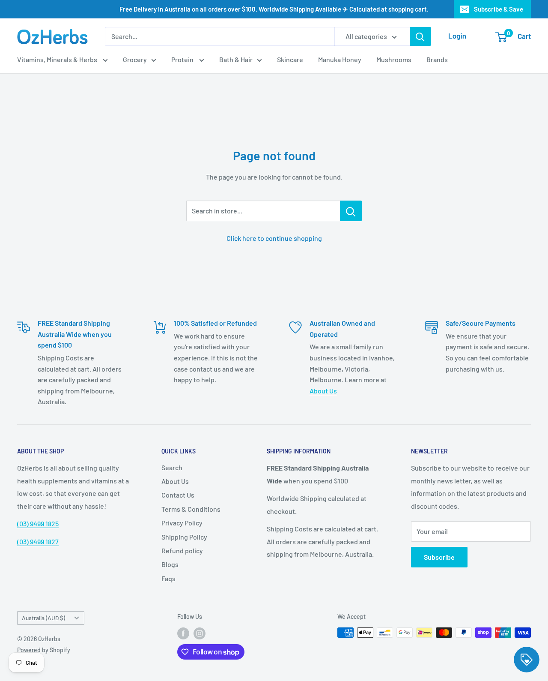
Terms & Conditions (190, 509)
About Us (323, 391)
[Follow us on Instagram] (200, 633)
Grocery (135, 59)
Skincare (290, 59)
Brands (437, 59)
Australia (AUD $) (43, 617)
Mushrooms (393, 59)
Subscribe (439, 557)
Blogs (170, 564)
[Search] (420, 36)
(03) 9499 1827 (38, 541)
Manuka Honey (339, 59)
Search (171, 467)
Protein (183, 59)
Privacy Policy (182, 523)
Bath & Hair (236, 59)
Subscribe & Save (498, 9)
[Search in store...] (351, 211)
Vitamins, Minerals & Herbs (57, 59)
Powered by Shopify (43, 650)
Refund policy (182, 550)
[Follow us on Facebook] (183, 633)
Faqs (168, 578)
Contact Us (177, 495)
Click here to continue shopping (274, 238)
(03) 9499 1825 (38, 523)
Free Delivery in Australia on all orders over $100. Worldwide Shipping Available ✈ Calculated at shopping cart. (274, 9)
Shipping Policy (184, 537)
